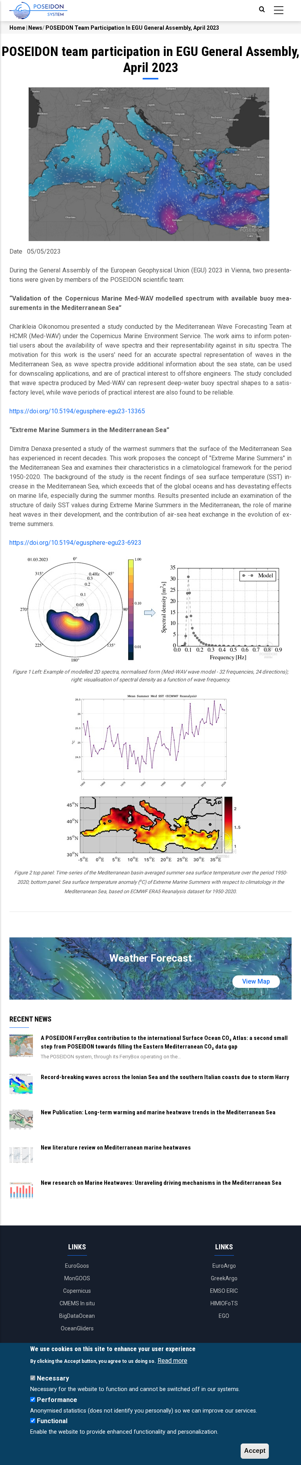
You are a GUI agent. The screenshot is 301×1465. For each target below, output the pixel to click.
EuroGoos (77, 1266)
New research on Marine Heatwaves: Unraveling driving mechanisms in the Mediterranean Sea (161, 1182)
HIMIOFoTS (224, 1303)
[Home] (38, 10)
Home (17, 28)
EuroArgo (224, 1266)
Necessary (53, 1378)
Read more (172, 1360)
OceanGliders (77, 1328)
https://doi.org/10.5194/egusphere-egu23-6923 (75, 542)
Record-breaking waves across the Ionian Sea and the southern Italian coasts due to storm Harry (165, 1077)
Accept (254, 1450)
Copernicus (77, 1291)
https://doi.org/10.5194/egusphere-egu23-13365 (77, 411)
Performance (57, 1400)
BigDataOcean (77, 1316)
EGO (224, 1316)
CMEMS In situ (77, 1303)
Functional (52, 1421)
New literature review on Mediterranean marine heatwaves (116, 1147)
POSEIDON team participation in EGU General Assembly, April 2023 (132, 28)
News (35, 28)
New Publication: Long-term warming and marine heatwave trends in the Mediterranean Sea (158, 1112)
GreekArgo (224, 1278)
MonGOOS (77, 1278)
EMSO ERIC (224, 1291)
